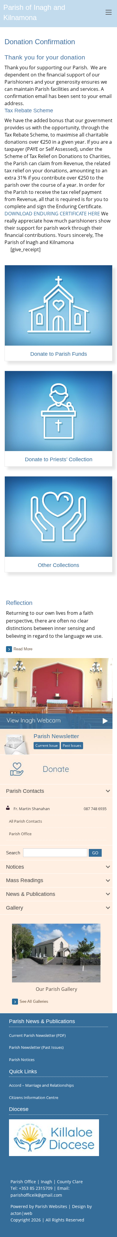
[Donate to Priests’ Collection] (58, 447)
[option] (56, 958)
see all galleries (34, 1001)
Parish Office (20, 833)
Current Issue (46, 745)
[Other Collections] (58, 553)
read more (23, 649)
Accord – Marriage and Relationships (41, 1085)
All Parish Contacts (25, 821)
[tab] (56, 791)
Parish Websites (51, 1206)
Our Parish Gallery (56, 989)
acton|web (21, 1213)
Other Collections (58, 565)
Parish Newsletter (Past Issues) (36, 1047)
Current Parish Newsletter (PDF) (37, 1035)
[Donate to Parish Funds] (58, 342)
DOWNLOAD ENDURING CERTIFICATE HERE (52, 213)
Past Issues (72, 745)
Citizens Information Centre (33, 1098)
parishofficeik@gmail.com (36, 1195)
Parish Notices (21, 1060)
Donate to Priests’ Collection (58, 459)
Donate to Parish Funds (58, 354)
